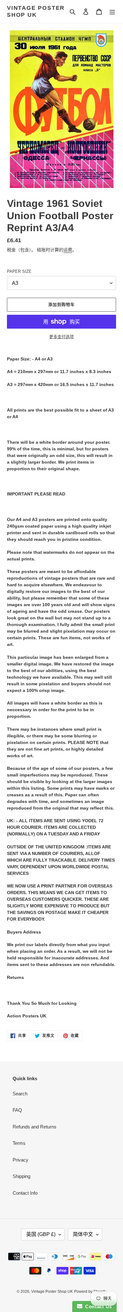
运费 (67, 249)
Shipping (21, 1176)
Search (20, 1093)
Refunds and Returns (34, 1126)
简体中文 (83, 1234)
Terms (19, 1143)
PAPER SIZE (19, 271)
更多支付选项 (61, 336)
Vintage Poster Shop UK (36, 11)
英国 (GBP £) (41, 1234)
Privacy (20, 1160)
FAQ (17, 1110)
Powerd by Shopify (90, 1291)
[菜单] (112, 11)
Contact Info (25, 1193)
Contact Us (97, 1306)
